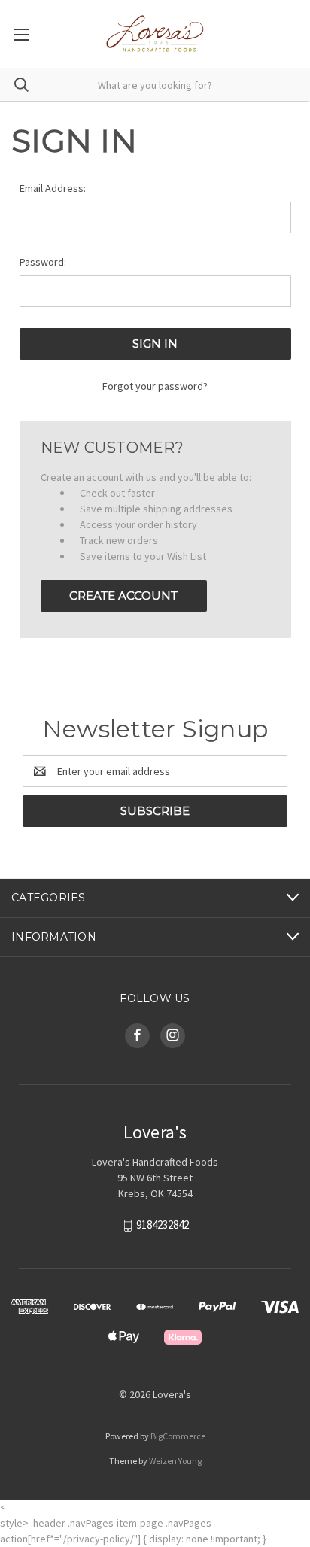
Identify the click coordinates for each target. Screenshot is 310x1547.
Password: (43, 262)
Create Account (123, 595)
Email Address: (53, 188)
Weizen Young (175, 1460)
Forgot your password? (155, 386)
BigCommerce (177, 1436)
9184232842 (162, 1224)
